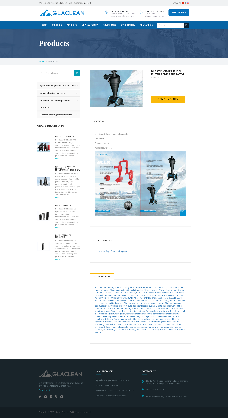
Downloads (109, 25)
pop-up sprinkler (137, 327)
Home (44, 25)
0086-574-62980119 (155, 389)
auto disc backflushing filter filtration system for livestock (120, 287)
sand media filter (173, 324)
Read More (44, 390)
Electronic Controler (138, 324)
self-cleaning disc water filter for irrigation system (125, 329)
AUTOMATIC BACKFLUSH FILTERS (167, 295)
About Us (57, 25)
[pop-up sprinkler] (43, 215)
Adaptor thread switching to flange (133, 316)
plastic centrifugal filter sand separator (112, 251)
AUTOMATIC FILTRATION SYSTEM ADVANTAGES (117, 298)
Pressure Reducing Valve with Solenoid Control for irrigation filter (142, 321)
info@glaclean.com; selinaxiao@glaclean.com (166, 396)
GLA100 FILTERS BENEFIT (157, 287)
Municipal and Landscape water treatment (55, 103)
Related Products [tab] (102, 276)
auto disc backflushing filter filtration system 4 (132, 308)
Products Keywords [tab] (103, 240)
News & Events (90, 25)
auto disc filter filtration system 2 (142, 306)
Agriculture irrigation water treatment (58, 85)
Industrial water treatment (53, 93)
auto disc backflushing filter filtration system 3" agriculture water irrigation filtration (135, 303)
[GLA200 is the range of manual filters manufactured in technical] (43, 181)
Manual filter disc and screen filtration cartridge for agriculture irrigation (135, 311)
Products (71, 25)
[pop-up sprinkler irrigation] (43, 246)
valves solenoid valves (136, 313)
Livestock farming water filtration (56, 114)
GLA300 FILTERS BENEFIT (123, 292)
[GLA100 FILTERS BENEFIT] (43, 146)
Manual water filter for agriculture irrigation (139, 319)
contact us (146, 25)
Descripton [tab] (99, 121)
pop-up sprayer (151, 327)
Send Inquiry (179, 12)
